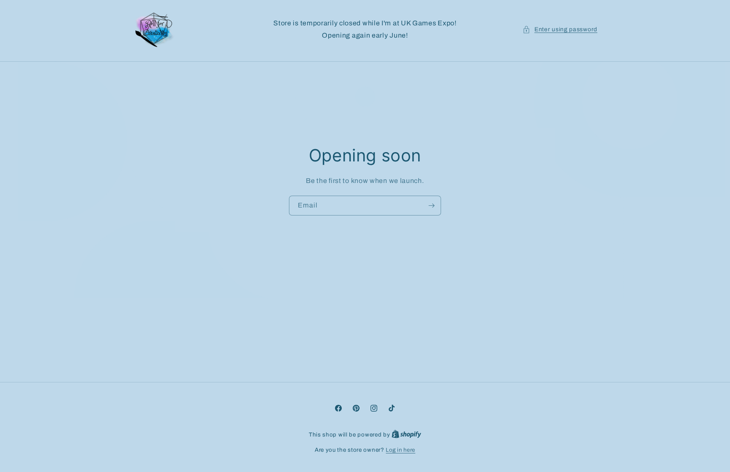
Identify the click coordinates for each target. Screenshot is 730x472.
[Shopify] (406, 435)
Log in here (400, 450)
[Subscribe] (431, 206)
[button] (560, 29)
